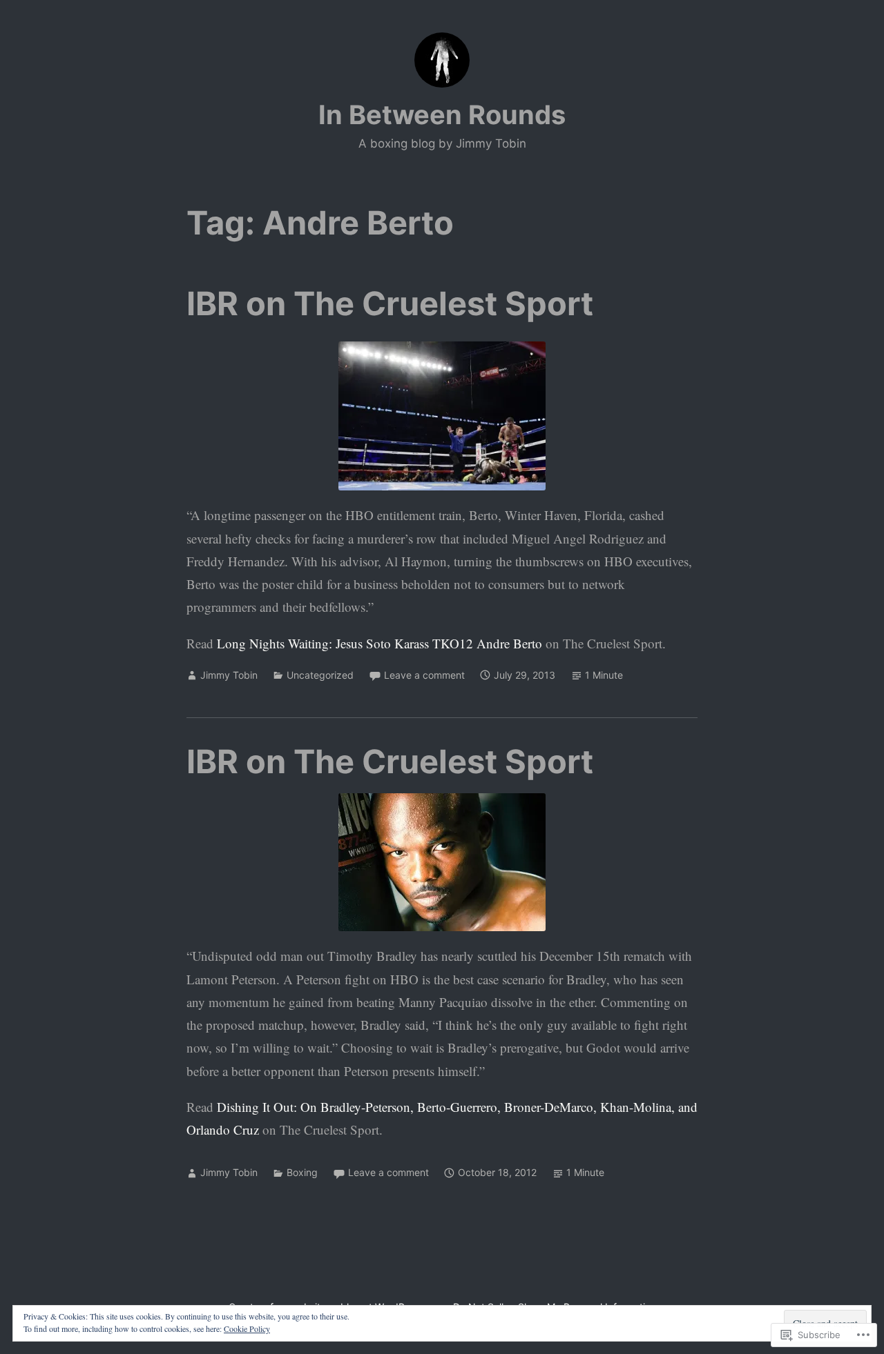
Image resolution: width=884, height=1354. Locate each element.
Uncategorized (320, 675)
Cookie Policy (247, 1328)
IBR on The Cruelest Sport (389, 303)
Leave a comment (424, 675)
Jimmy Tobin (229, 675)
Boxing (302, 1172)
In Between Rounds (442, 114)
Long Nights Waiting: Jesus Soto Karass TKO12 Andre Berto (379, 643)
